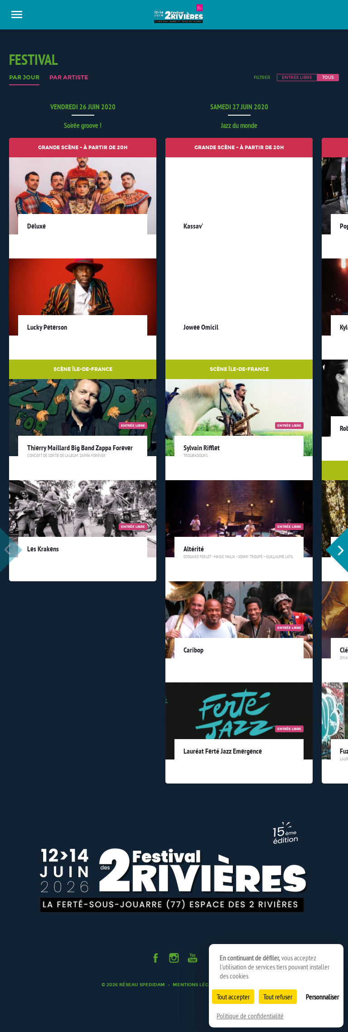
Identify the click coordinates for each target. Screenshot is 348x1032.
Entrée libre (297, 77)
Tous (328, 77)
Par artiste (68, 78)
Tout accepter (233, 996)
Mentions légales (197, 984)
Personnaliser (322, 996)
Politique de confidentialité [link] (250, 1015)
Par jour (24, 78)
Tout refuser (277, 996)
